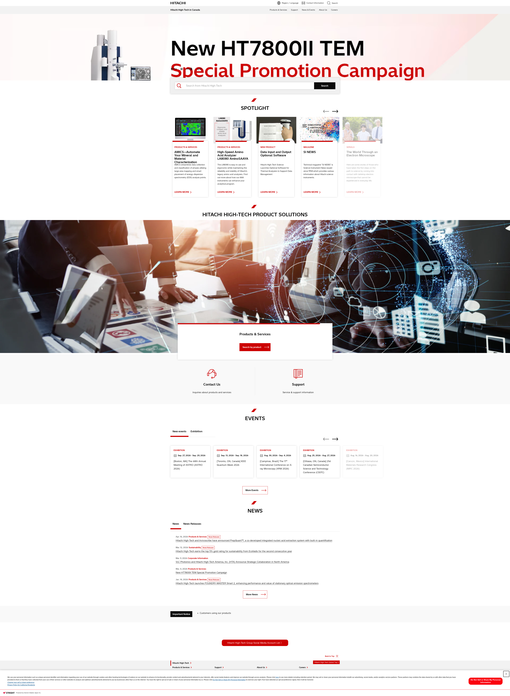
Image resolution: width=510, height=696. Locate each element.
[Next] (189, 69)
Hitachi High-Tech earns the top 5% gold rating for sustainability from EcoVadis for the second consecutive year (234, 551)
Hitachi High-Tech (180, 663)
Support (294, 10)
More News (252, 594)
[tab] (179, 432)
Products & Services (278, 10)
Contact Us (211, 384)
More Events (251, 490)
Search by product (252, 347)
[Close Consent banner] (506, 674)
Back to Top (329, 656)
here (277, 677)
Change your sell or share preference (20, 682)
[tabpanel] (255, 286)
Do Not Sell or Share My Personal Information (229, 680)
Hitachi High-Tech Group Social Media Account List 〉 (255, 642)
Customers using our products (215, 613)
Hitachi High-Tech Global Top (325, 662)
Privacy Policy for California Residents (21, 685)
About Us (323, 10)
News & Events (308, 10)
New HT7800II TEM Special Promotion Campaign (201, 572)
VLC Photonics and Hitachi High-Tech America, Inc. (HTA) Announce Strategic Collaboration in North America (232, 562)
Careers (334, 10)
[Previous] (173, 69)
